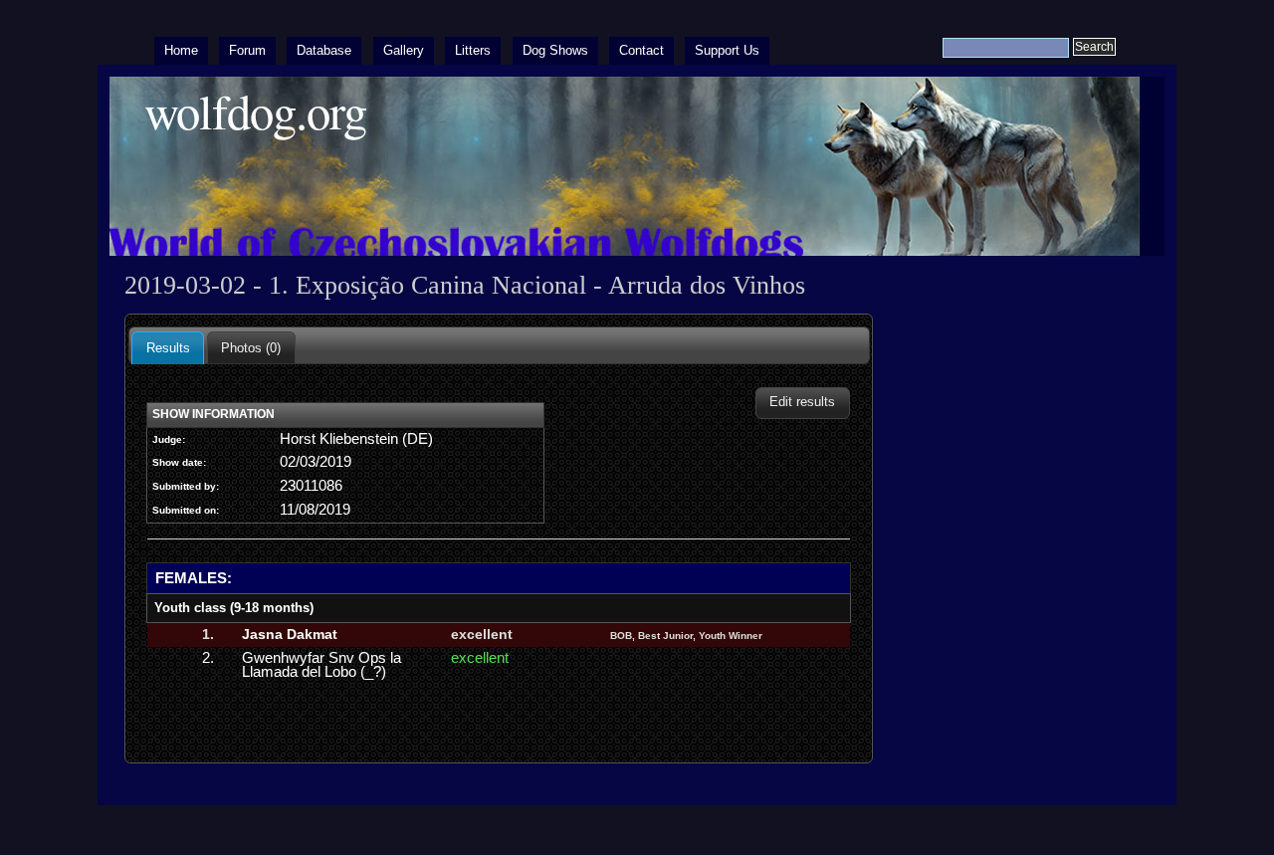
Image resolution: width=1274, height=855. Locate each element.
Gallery (403, 50)
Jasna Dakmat (289, 634)
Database (324, 50)
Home (181, 50)
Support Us (727, 50)
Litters (473, 50)
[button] (802, 402)
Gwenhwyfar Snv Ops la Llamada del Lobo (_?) (321, 665)
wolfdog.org (255, 111)
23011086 (311, 486)
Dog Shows (555, 50)
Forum (247, 50)
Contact (641, 50)
